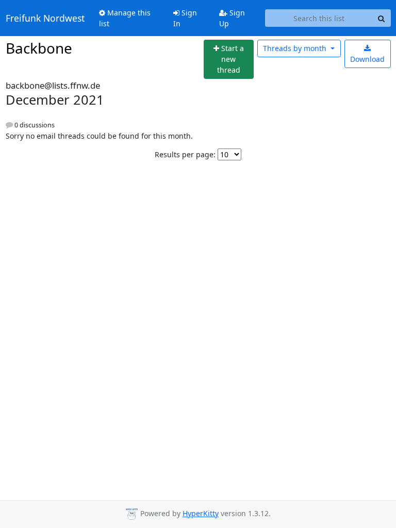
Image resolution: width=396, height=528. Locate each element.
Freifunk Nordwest (45, 18)
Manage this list (125, 18)
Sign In (185, 18)
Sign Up (232, 18)
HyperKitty (201, 513)
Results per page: (185, 154)
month (295, 48)
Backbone (39, 48)
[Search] (381, 18)
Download (367, 59)
